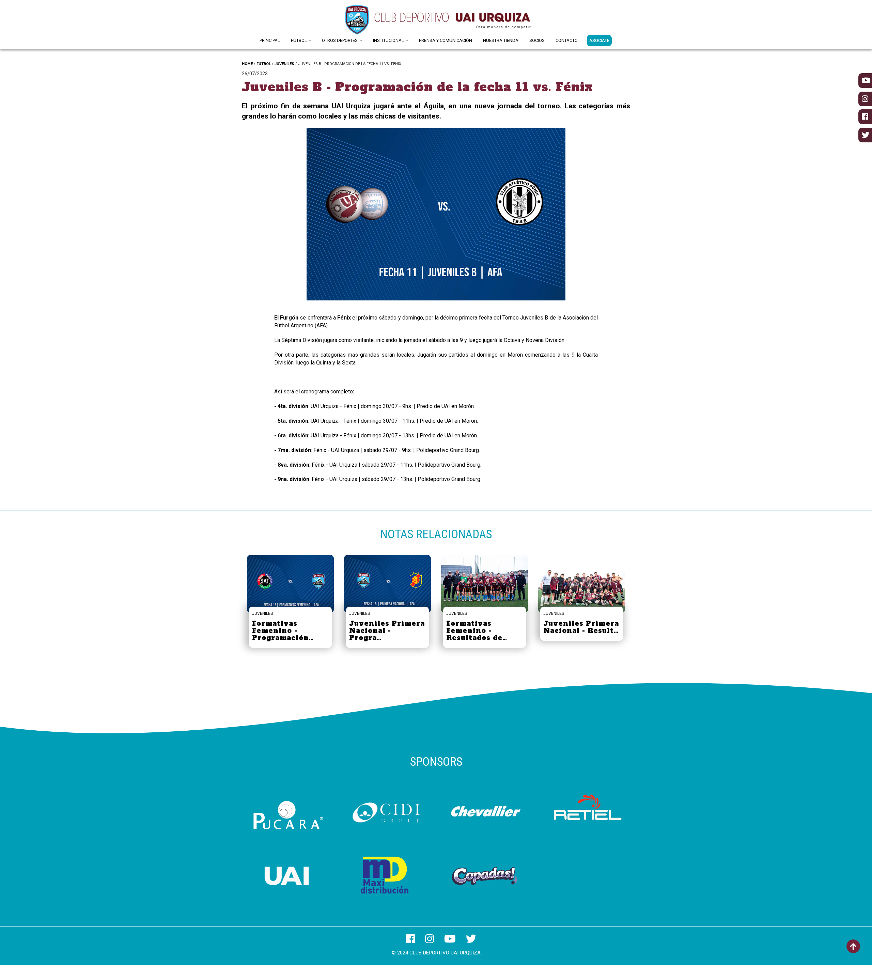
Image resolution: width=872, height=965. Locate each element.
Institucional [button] (389, 40)
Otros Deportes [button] (340, 40)
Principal (270, 40)
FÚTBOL (263, 64)
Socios (537, 40)
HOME (247, 64)
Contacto (567, 40)
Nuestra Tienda (500, 40)
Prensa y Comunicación (445, 40)
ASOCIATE (599, 40)
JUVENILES (284, 64)
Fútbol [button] (299, 40)
